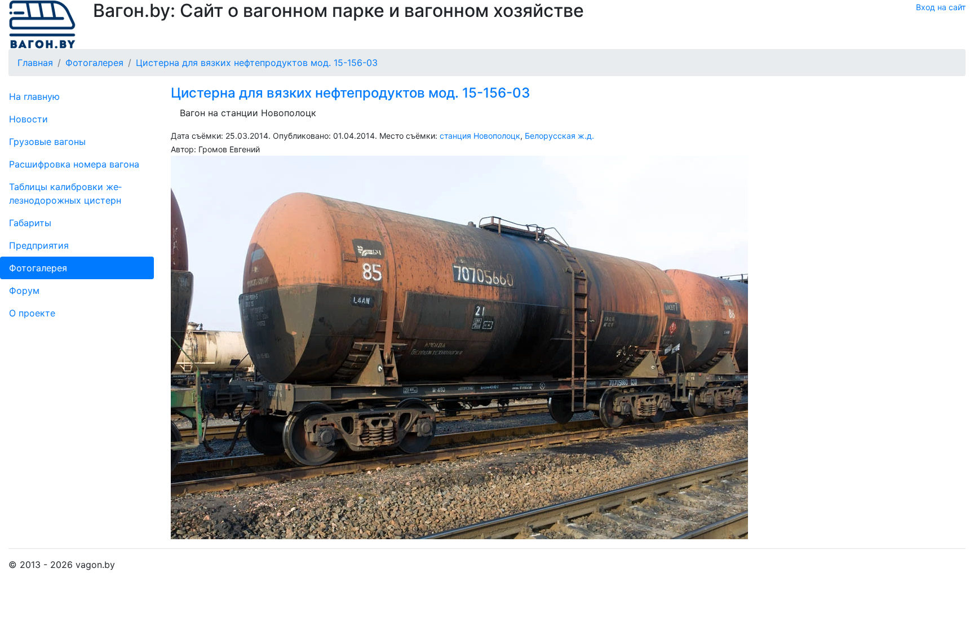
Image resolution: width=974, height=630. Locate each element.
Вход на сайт (941, 7)
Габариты (30, 222)
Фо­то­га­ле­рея (38, 268)
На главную (34, 96)
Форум (24, 290)
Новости (28, 119)
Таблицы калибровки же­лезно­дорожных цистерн (65, 193)
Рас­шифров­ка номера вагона (74, 164)
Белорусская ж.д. (559, 135)
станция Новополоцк (480, 135)
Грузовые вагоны (47, 141)
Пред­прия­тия (39, 245)
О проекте (32, 313)
